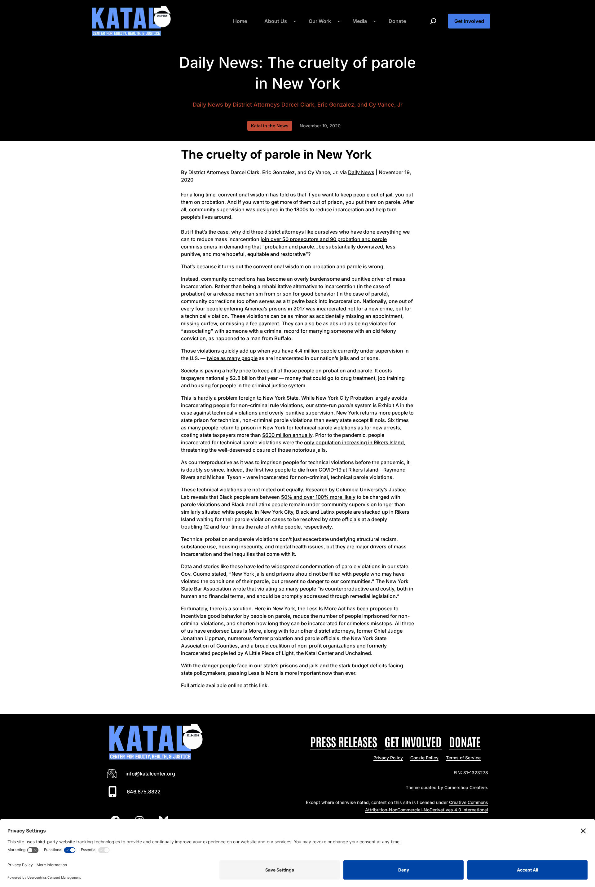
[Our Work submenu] (338, 21)
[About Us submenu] (294, 21)
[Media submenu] (374, 21)
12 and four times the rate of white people (252, 527)
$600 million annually (287, 435)
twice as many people (232, 358)
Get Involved (469, 21)
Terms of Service (463, 757)
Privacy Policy (388, 757)
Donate (465, 741)
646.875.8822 (144, 791)
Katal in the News (270, 125)
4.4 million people (315, 351)
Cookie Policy (424, 757)
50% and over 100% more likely (318, 497)
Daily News (208, 104)
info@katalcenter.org (150, 774)
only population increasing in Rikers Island (354, 442)
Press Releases (343, 741)
